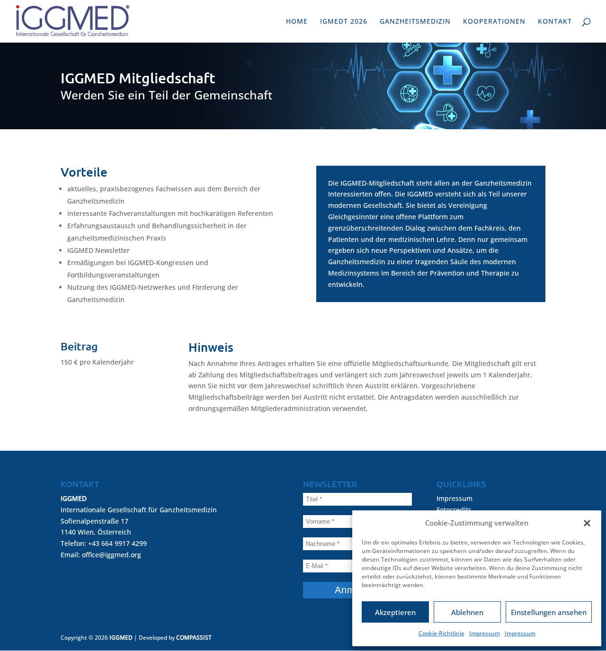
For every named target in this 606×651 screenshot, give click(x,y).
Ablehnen (467, 612)
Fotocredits (454, 509)
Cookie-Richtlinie (441, 633)
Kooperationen (494, 22)
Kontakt (555, 22)
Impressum (484, 633)
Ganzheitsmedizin (415, 22)
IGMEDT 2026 (343, 22)
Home (297, 22)
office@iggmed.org (111, 554)
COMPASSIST (194, 637)
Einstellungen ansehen (549, 612)
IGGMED (121, 637)
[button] (587, 523)
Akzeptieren (395, 612)
